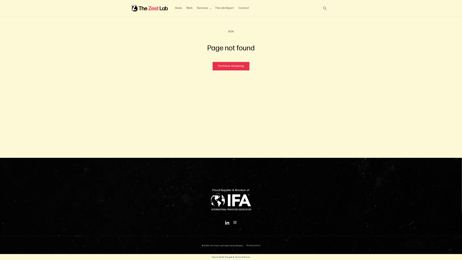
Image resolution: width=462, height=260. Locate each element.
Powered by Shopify (233, 245)
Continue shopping (231, 66)
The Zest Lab (216, 245)
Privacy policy (253, 245)
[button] (204, 8)
